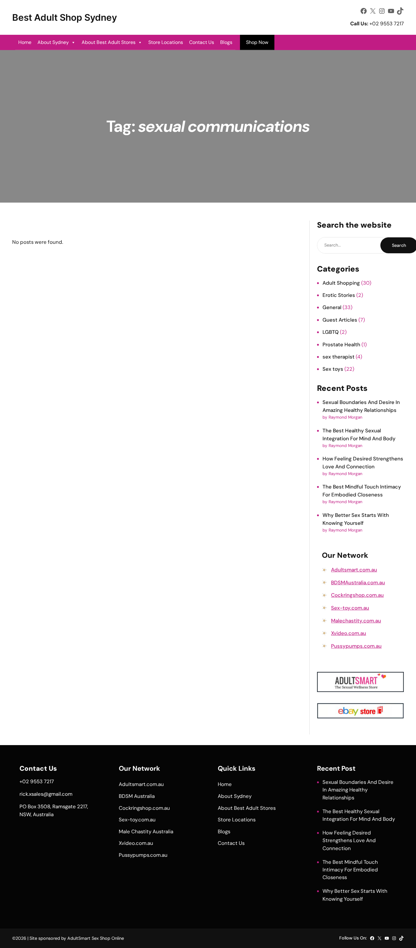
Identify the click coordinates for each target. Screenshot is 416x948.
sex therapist (338, 356)
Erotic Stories (339, 295)
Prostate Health (341, 344)
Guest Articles (340, 319)
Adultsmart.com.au (354, 569)
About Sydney (53, 42)
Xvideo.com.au (348, 633)
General (332, 307)
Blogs (226, 42)
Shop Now (257, 42)
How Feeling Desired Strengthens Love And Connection (349, 840)
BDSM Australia (137, 796)
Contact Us (201, 42)
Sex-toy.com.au (350, 607)
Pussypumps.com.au (356, 646)
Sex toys (333, 369)
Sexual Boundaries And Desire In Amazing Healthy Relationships (358, 790)
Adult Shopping (341, 282)
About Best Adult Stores (109, 42)
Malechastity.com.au (356, 620)
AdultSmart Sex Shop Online (95, 938)
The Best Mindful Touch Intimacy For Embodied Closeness (350, 870)
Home (24, 42)
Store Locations (165, 42)
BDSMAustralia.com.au (358, 582)
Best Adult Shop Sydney (64, 17)
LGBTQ (331, 332)
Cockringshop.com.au (357, 595)
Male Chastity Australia (146, 831)
